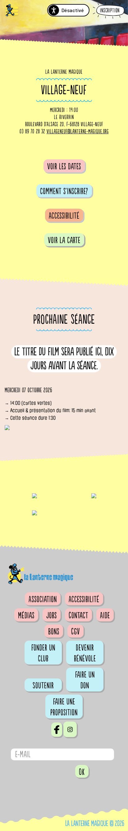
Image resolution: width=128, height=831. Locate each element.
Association (43, 599)
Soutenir (43, 686)
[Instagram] (70, 729)
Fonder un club (43, 653)
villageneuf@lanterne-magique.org (78, 131)
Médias (26, 615)
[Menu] (12, 11)
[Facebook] (56, 729)
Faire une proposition (64, 707)
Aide (105, 615)
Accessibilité (64, 216)
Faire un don (85, 680)
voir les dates (64, 166)
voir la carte (64, 240)
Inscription (110, 10)
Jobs (51, 615)
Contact (78, 615)
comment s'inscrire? (64, 191)
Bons (53, 632)
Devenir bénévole (85, 653)
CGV (75, 632)
